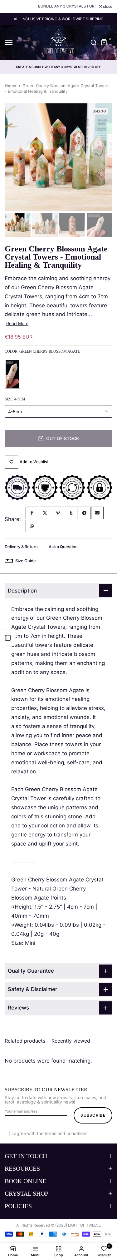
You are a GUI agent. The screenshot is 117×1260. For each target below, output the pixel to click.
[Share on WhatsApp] (32, 526)
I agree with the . (50, 1133)
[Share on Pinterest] (58, 513)
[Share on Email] (97, 513)
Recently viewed (70, 1041)
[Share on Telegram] (84, 513)
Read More (17, 323)
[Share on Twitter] (45, 513)
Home (10, 85)
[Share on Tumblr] (71, 513)
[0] (104, 42)
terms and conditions (66, 1133)
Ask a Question (63, 546)
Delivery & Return (21, 546)
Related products (25, 1041)
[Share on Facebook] (32, 513)
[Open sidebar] (8, 638)
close (107, 6)
